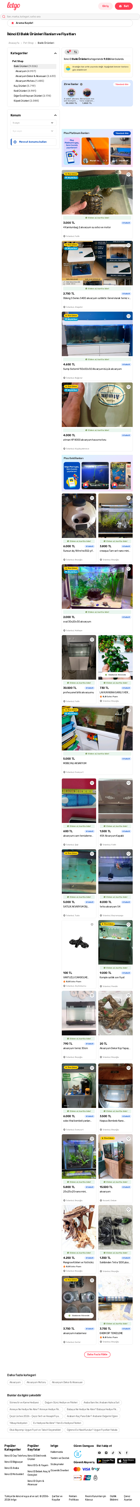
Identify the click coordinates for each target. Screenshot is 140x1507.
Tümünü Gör (122, 84)
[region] (97, 96)
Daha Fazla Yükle (97, 1354)
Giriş (105, 6)
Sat (126, 6)
